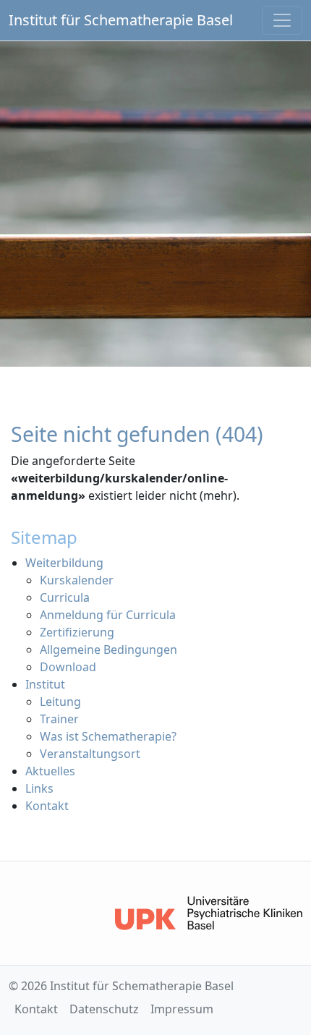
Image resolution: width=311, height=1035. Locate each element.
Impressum (181, 1009)
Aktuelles (50, 771)
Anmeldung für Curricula (108, 615)
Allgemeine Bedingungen (108, 649)
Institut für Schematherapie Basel (121, 20)
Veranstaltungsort (90, 754)
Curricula (65, 597)
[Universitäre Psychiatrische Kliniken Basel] (208, 913)
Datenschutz (104, 1009)
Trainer (59, 719)
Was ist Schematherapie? (108, 736)
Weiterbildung (64, 563)
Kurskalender (77, 580)
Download (68, 667)
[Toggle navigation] (282, 20)
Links (39, 788)
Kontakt (47, 806)
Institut (45, 684)
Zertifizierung (77, 632)
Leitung (60, 702)
